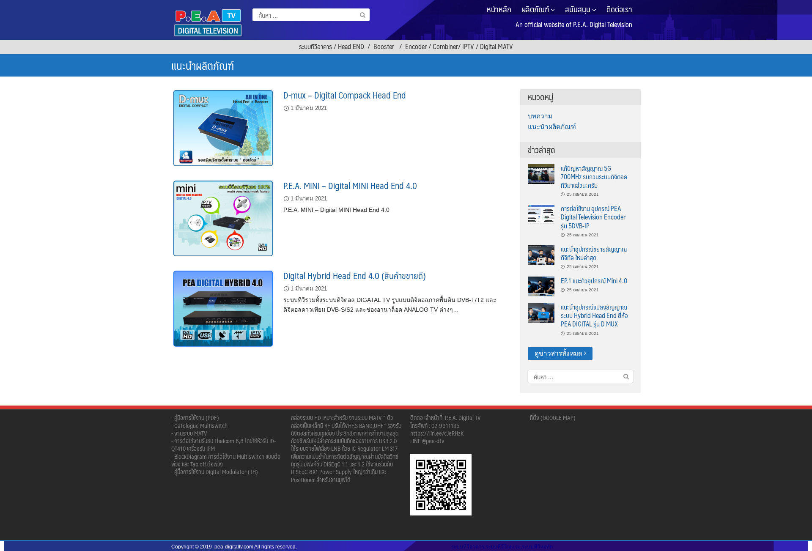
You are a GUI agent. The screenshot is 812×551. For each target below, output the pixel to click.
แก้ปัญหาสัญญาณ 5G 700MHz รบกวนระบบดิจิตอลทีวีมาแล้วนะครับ (594, 176)
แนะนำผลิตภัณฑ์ (552, 126)
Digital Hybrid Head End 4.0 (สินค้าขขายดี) (354, 275)
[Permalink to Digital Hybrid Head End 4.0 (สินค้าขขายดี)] (223, 308)
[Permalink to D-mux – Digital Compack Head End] (223, 127)
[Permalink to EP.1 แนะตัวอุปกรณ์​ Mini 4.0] (541, 285)
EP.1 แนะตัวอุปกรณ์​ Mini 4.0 (594, 280)
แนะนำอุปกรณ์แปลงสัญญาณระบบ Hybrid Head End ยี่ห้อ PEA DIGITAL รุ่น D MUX (594, 315)
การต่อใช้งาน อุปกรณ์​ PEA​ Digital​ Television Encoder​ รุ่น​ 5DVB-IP (593, 217)
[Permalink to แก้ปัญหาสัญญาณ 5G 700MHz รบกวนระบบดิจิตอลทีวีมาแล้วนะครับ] (541, 173)
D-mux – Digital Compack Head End (344, 95)
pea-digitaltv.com (233, 547)
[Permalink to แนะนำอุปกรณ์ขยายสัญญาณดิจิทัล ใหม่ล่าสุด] (541, 254)
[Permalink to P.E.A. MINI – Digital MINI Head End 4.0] (223, 218)
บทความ (540, 116)
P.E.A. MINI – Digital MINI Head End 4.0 (350, 185)
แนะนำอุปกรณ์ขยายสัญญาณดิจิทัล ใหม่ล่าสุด (594, 253)
